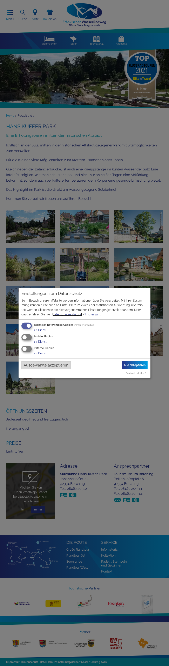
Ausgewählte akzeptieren (46, 365)
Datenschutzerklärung (67, 314)
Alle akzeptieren (135, 365)
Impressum (92, 314)
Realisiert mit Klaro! (136, 373)
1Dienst (40, 330)
